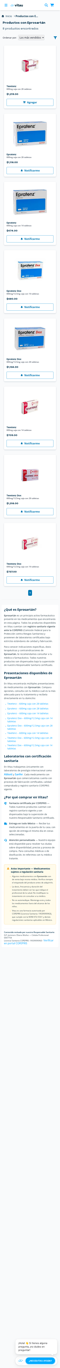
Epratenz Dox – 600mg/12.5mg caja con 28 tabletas (29, 727)
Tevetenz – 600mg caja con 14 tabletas (27, 733)
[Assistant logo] (21, 1361)
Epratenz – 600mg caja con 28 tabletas (27, 708)
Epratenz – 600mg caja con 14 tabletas (27, 713)
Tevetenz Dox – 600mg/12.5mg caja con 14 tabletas (29, 747)
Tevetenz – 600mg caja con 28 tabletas (27, 703)
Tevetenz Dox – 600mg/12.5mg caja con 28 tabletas (29, 739)
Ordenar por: (10, 37)
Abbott (8, 774)
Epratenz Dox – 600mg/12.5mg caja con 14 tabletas (29, 720)
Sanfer (19, 774)
